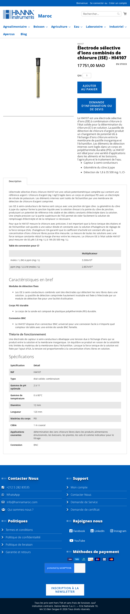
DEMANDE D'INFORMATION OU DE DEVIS (96, 105)
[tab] (15, 181)
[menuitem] (15, 26)
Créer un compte (118, 3)
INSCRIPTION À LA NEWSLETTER (65, 589)
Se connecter (97, 3)
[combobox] (101, 13)
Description (15, 181)
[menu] (65, 30)
